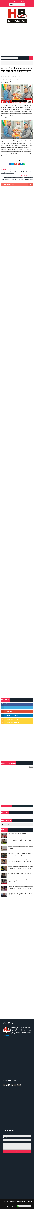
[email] (19, 2)
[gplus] (12, 2)
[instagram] (14, 2)
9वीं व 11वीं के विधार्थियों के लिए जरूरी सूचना (17, 833)
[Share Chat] (26, 1)
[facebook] (10, 2)
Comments (28, 806)
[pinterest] (24, 2)
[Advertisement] (17, 42)
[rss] (17, 2)
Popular (17, 806)
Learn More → (6, 1035)
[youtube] (21, 2)
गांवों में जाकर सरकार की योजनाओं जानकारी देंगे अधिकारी (19, 840)
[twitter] (7, 2)
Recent (6, 806)
